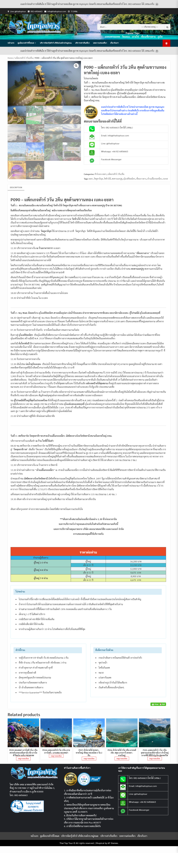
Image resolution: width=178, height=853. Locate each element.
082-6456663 (36, 11)
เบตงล (165, 178)
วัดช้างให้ (107, 178)
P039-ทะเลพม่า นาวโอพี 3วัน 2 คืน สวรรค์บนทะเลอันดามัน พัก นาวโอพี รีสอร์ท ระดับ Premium (23, 753)
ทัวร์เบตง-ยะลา (101, 174)
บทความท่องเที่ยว (100, 43)
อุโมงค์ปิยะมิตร (129, 178)
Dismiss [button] (157, 4)
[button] (76, 65)
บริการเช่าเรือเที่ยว (82, 43)
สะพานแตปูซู (117, 178)
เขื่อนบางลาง (141, 178)
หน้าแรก (11, 43)
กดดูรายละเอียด (23, 758)
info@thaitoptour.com (56, 11)
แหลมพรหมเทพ (112, 36)
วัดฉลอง (126, 36)
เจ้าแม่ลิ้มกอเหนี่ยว (154, 178)
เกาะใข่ (135, 36)
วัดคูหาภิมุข (98, 178)
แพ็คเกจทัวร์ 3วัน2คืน (24, 58)
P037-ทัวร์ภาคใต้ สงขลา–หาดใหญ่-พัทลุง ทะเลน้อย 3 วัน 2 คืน (89, 753)
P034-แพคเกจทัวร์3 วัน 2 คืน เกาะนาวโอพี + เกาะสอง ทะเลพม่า (56, 751)
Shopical (100, 843)
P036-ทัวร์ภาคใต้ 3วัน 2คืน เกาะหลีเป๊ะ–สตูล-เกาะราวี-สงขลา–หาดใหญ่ (122, 753)
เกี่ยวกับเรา (114, 43)
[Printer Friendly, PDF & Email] (158, 704)
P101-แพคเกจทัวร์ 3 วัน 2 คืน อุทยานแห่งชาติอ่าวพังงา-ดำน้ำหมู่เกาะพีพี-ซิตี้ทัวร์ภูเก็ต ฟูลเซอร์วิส (155, 753)
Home (10, 58)
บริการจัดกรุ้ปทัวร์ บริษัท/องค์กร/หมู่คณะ (56, 43)
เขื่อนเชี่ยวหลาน (148, 36)
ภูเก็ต (160, 36)
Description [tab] (16, 187)
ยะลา (91, 178)
